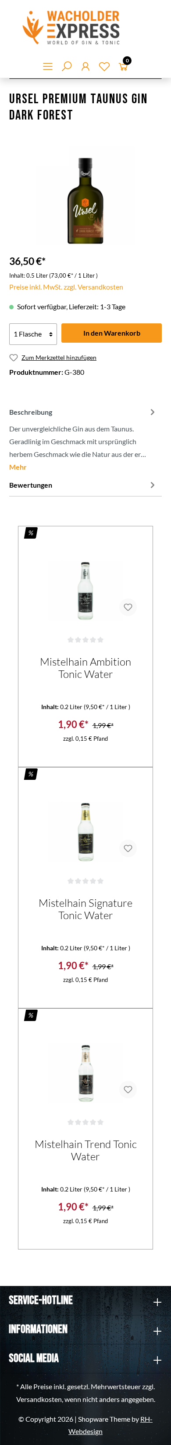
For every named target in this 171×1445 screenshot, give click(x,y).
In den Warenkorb (111, 333)
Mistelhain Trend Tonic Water (86, 1150)
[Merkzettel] (104, 68)
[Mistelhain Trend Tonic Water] (85, 1061)
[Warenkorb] (123, 68)
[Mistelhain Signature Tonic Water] (85, 820)
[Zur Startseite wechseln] (85, 27)
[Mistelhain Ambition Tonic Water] (85, 579)
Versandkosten (39, 1399)
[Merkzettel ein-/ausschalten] (128, 607)
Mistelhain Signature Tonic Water (85, 909)
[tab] (83, 438)
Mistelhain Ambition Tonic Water (85, 668)
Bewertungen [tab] (30, 485)
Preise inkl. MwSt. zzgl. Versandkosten (66, 286)
